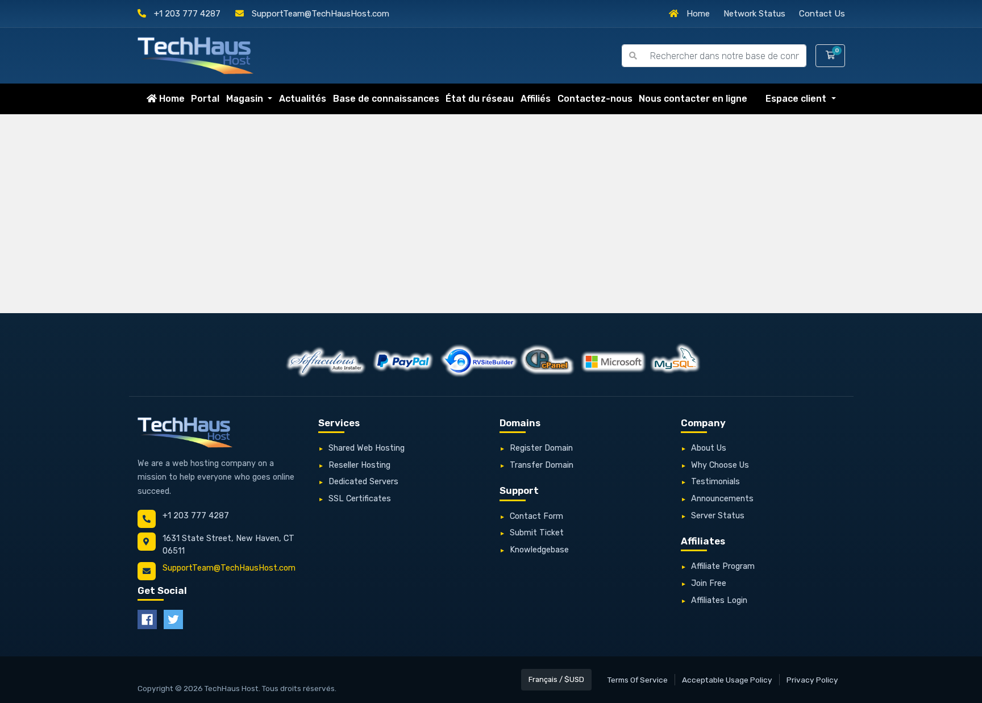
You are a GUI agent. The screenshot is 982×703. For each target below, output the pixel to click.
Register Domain (541, 448)
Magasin (245, 98)
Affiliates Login (719, 600)
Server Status (717, 516)
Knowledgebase (539, 550)
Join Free (708, 583)
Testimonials (715, 481)
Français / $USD (556, 679)
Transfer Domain (541, 465)
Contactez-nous (595, 98)
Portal (205, 98)
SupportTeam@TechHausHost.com (319, 14)
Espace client (797, 98)
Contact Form (536, 516)
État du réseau (480, 98)
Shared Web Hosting (366, 448)
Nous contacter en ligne (693, 98)
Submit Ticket (537, 533)
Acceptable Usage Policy (727, 679)
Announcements (722, 499)
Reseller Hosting (359, 465)
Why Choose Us (720, 465)
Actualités (302, 98)
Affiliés (536, 98)
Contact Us (822, 14)
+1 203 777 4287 (186, 14)
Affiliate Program (723, 566)
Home (697, 14)
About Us (708, 448)
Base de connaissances (386, 98)
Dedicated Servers (363, 481)
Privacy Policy (812, 679)
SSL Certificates (359, 499)
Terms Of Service (637, 679)
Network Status (754, 14)
